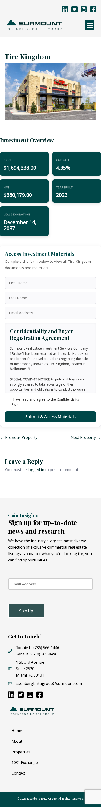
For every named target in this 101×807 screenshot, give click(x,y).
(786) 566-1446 (46, 647)
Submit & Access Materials (50, 416)
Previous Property (18, 437)
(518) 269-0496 (44, 654)
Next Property (86, 437)
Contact (18, 773)
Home (17, 730)
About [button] (17, 741)
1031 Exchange (25, 762)
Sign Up (26, 610)
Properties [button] (21, 752)
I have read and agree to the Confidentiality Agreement (45, 401)
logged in (36, 469)
